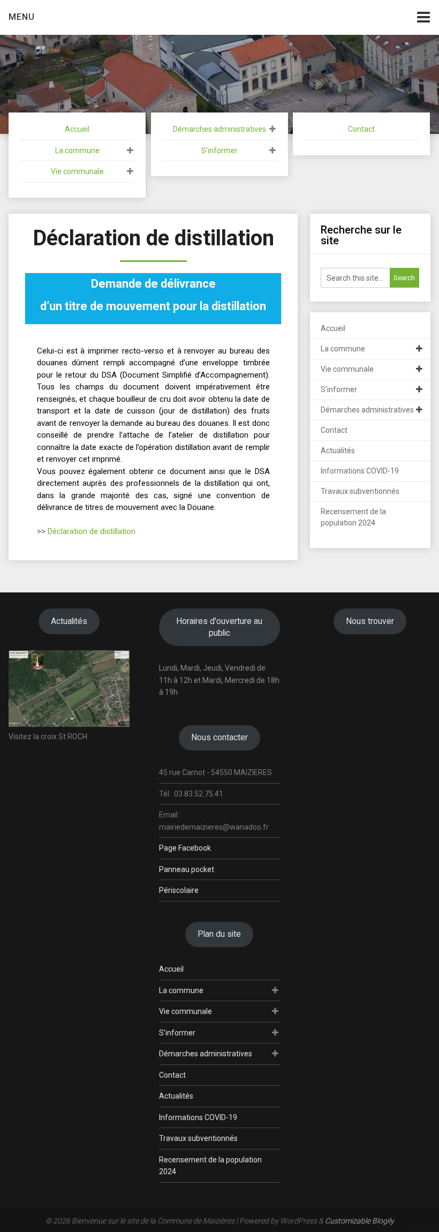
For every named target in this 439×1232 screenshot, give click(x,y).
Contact (361, 129)
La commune (77, 150)
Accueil (77, 129)
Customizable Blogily (359, 1220)
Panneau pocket (186, 869)
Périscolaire (179, 890)
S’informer (219, 150)
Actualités (338, 450)
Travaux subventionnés (360, 491)
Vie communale (77, 171)
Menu (22, 17)
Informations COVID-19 (360, 471)
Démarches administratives (219, 129)
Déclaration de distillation (91, 531)
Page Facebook (185, 848)
